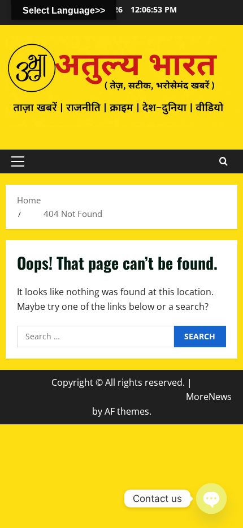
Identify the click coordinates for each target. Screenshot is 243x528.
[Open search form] (223, 161)
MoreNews (209, 396)
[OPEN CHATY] (211, 498)
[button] (18, 161)
